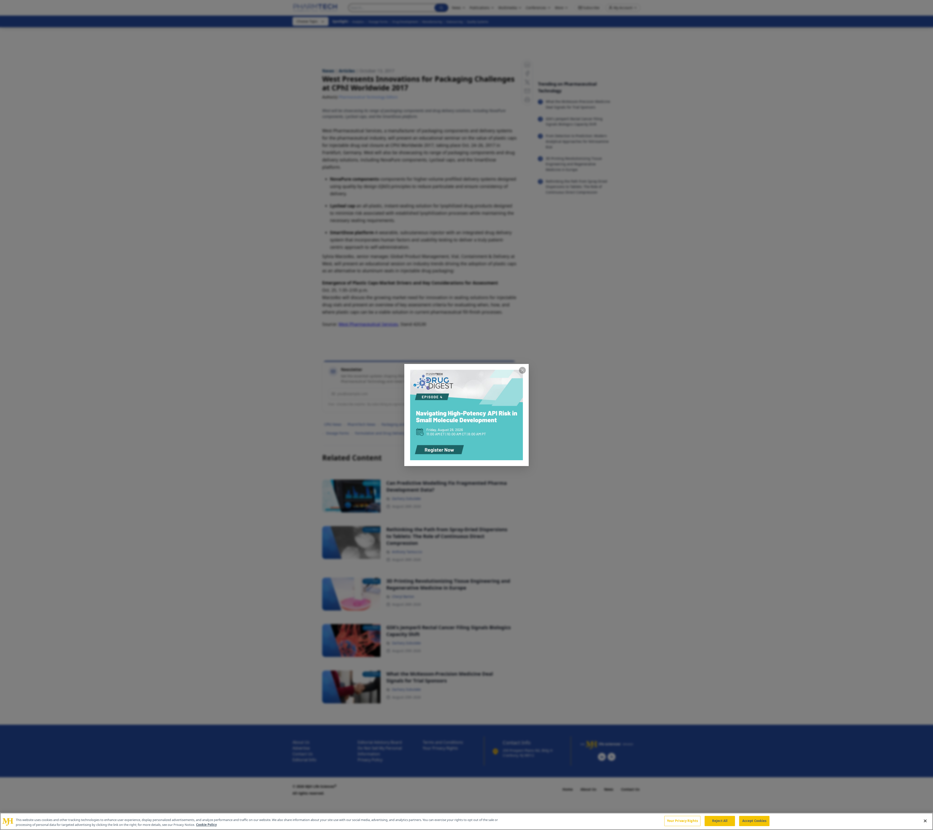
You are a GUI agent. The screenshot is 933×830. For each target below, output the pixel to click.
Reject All (719, 821)
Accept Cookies (754, 821)
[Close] (925, 820)
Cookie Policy (206, 824)
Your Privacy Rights (682, 821)
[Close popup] (522, 370)
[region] (466, 821)
